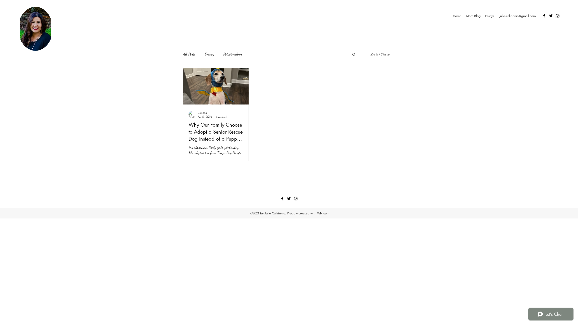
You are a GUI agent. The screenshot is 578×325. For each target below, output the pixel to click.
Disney (209, 53)
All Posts (189, 53)
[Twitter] (551, 16)
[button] (354, 54)
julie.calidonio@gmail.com (517, 16)
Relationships (232, 53)
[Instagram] (557, 16)
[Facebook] (544, 16)
